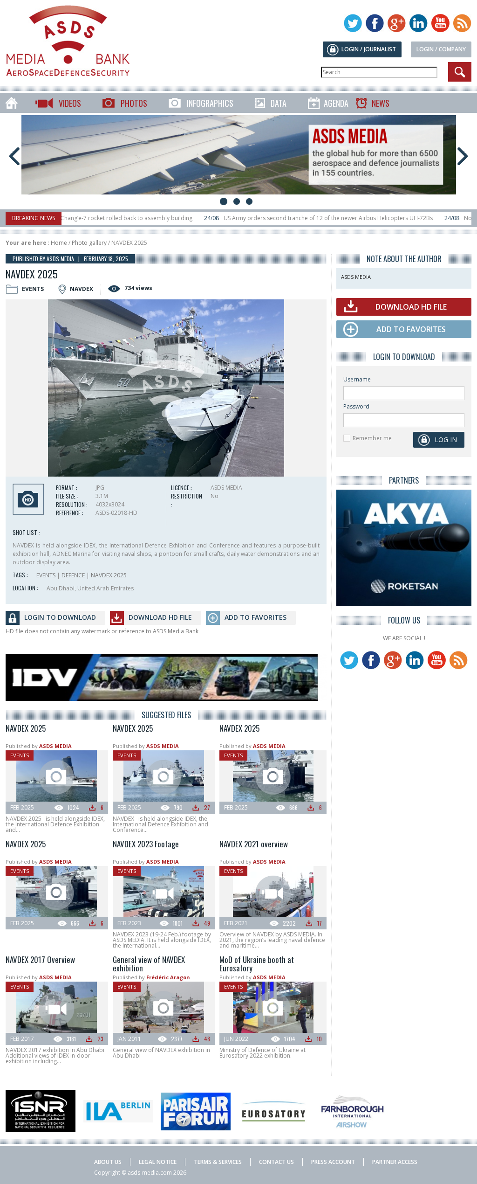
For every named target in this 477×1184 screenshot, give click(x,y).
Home (59, 243)
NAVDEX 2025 (109, 575)
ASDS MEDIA (55, 745)
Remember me (372, 438)
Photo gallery (89, 243)
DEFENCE (73, 575)
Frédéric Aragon (168, 977)
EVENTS (45, 575)
